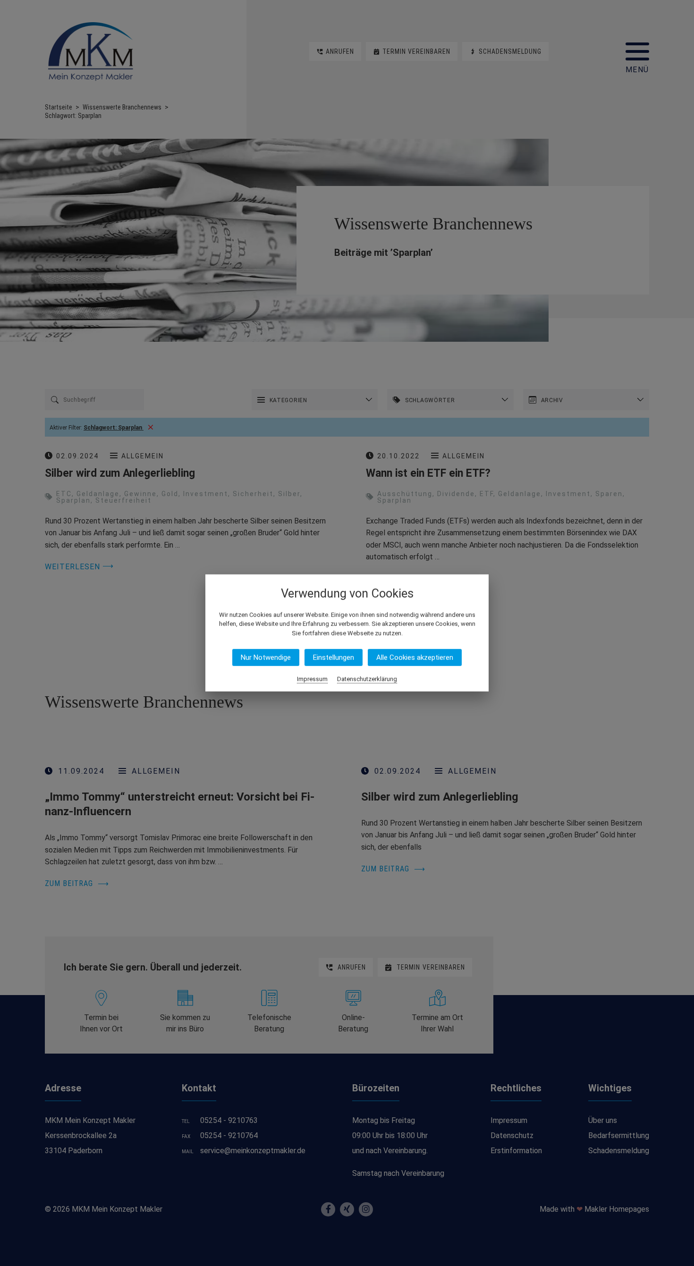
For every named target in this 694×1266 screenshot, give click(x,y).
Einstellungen (333, 657)
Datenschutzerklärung (367, 679)
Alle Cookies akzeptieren (414, 657)
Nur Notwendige (266, 657)
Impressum (312, 679)
